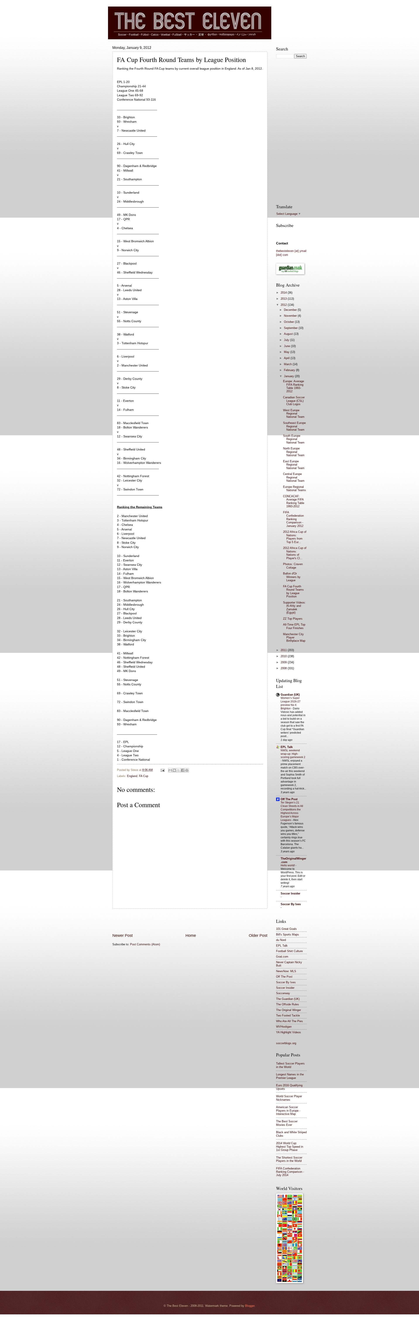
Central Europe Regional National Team (293, 477)
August (289, 333)
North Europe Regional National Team (293, 452)
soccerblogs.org (286, 1043)
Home (190, 935)
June (287, 346)
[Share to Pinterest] (187, 770)
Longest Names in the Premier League (290, 1076)
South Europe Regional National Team (293, 439)
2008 (284, 668)
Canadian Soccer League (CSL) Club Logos (294, 401)
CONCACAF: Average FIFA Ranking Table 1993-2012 (293, 501)
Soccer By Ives (291, 904)
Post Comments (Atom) (145, 944)
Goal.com (282, 956)
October (289, 321)
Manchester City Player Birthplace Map (294, 638)
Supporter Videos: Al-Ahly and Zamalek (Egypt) (294, 607)
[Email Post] (162, 770)
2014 (284, 292)
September (291, 328)
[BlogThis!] (174, 770)
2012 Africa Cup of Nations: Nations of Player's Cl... (294, 553)
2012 (284, 304)
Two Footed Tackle (288, 1015)
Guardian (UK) (290, 694)
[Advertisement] (190, 920)
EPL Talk (287, 747)
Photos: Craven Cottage (293, 565)
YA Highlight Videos (288, 1032)
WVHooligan (284, 1026)
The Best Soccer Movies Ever (286, 1123)
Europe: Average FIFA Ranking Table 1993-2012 (293, 386)
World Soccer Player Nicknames (289, 1098)
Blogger (249, 1305)
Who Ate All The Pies (289, 1021)
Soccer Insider (290, 893)
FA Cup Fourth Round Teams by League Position (293, 591)
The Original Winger (288, 1010)
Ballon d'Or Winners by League (292, 577)
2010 (284, 656)
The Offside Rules (287, 1004)
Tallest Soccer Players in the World (290, 1065)
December (291, 309)
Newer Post (122, 935)
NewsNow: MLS (286, 971)
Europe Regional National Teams (294, 488)
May (287, 352)
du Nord (281, 940)
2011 (284, 650)
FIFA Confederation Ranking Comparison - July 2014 (290, 1172)
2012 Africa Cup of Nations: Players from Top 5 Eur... (294, 536)
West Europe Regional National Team (293, 414)
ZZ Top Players (292, 618)
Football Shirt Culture (289, 951)
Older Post (258, 935)
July (287, 340)
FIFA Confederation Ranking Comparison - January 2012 (293, 519)
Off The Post (289, 799)
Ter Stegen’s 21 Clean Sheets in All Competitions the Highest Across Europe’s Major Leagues (292, 811)
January (289, 376)
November (291, 315)
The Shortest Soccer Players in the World (289, 1159)
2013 (284, 298)
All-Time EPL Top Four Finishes (294, 626)
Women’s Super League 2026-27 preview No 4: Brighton (291, 703)
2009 (284, 662)
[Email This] (170, 770)
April (287, 358)
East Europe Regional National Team (293, 465)
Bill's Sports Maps (287, 934)
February (290, 370)
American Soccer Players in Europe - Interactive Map (288, 1111)
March (288, 364)
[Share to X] (178, 770)
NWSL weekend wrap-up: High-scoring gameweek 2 (293, 754)
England (132, 776)
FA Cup (143, 776)
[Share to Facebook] (182, 770)
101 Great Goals (286, 928)
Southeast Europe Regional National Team (294, 426)
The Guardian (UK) (288, 999)
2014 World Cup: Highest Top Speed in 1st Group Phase (289, 1147)
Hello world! (288, 865)
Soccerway (283, 993)
